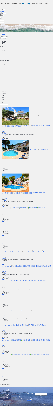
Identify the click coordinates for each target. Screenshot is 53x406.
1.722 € (4, 352)
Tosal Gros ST (3, 213)
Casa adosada (4, 43)
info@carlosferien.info (7, 395)
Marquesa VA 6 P (4, 315)
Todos (3, 40)
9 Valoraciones (4, 258)
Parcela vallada (4, 93)
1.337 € (4, 205)
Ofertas (33, 3)
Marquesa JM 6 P (4, 271)
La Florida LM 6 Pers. (4, 198)
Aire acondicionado (4, 64)
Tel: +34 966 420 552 (7, 394)
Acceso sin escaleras (4, 89)
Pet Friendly (3, 50)
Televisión (3, 66)
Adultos (1, 14)
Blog (37, 3)
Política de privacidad (30, 395)
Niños (1, 16)
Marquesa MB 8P (4, 345)
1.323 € (4, 337)
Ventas (20, 3)
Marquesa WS (4, 286)
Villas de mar (3, 52)
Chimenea (3, 97)
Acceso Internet (4, 91)
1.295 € (4, 220)
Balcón (3, 99)
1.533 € (5, 367)
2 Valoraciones (4, 133)
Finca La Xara (3, 256)
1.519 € (4, 138)
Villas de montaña (4, 54)
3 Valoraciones (4, 166)
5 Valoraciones (4, 347)
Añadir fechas (2, 11)
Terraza (3, 87)
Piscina (3, 62)
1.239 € (4, 278)
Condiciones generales (30, 393)
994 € (4, 293)
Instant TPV (29, 400)
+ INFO (2, 139)
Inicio (2, 3)
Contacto (46, 3)
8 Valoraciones (4, 332)
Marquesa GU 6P (4, 131)
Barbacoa (3, 95)
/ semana (7, 138)
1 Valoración (3, 317)
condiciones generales (39, 397)
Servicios (41, 3)
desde (2, 138)
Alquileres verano (7, 3)
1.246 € (4, 234)
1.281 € (4, 263)
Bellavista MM (3, 330)
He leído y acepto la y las (41, 397)
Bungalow (3, 42)
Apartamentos (4, 48)
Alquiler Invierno (14, 3)
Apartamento (4, 41)
